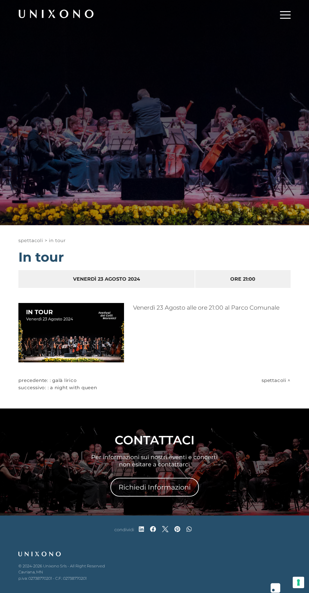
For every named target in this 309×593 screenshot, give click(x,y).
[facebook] (153, 529)
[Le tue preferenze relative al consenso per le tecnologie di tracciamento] (298, 582)
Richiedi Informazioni (155, 487)
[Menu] (285, 13)
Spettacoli (30, 240)
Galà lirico (64, 380)
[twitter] (165, 529)
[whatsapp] (189, 529)
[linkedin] (141, 529)
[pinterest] (177, 529)
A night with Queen (73, 387)
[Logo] (56, 13)
